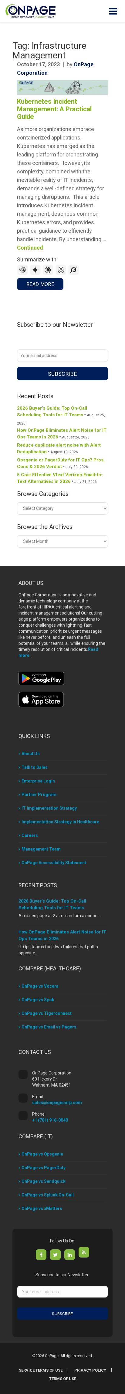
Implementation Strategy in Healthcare (60, 821)
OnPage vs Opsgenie (42, 1154)
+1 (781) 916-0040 (50, 1120)
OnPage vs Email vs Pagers (49, 1027)
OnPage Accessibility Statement (54, 862)
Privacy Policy (90, 1370)
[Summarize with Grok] (73, 274)
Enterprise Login (38, 781)
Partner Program (39, 794)
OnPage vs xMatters (42, 1208)
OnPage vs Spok (38, 999)
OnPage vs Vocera (40, 986)
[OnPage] (30, 11)
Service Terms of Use (40, 1370)
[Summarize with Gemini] (36, 274)
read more (40, 284)
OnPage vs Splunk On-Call (48, 1194)
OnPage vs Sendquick (44, 1181)
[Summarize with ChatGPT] (23, 274)
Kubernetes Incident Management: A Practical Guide (54, 109)
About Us (31, 753)
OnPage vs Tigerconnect (47, 1013)
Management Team (41, 849)
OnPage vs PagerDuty (44, 1167)
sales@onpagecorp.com (57, 1102)
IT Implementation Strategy (49, 808)
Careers (30, 835)
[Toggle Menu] (113, 11)
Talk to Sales (35, 767)
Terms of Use (62, 1378)
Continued (30, 247)
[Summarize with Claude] (48, 274)
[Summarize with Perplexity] (61, 274)
